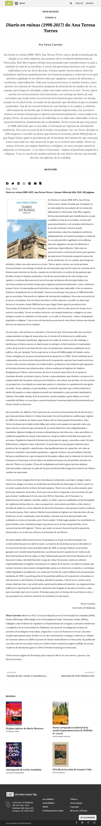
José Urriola (60, 772)
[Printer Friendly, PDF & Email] (40, 184)
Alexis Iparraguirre (16, 773)
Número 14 (50, 17)
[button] (71, 3)
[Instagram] (88, 822)
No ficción (50, 169)
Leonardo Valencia (63, 736)
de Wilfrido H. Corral (72, 730)
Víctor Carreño (53, 44)
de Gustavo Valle (72, 769)
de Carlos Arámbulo (24, 770)
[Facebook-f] (76, 822)
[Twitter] (82, 822)
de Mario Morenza (24, 728)
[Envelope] (94, 822)
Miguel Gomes (14, 731)
